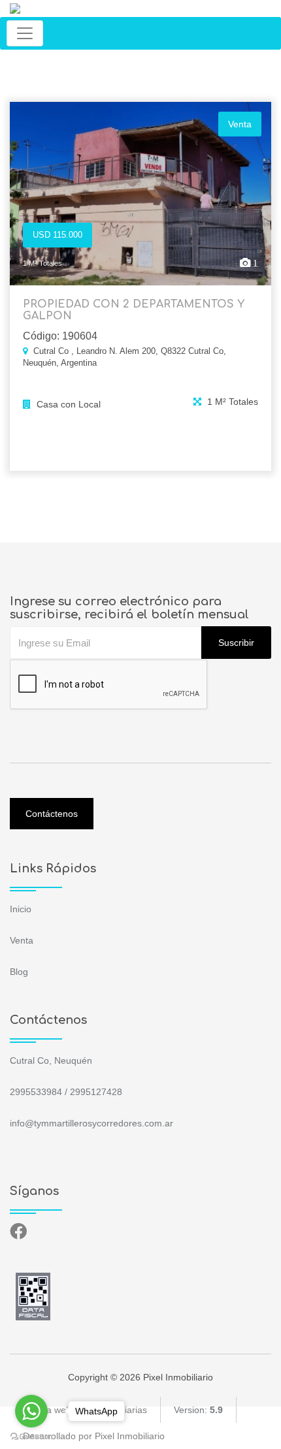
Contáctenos (51, 813)
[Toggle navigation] (25, 33)
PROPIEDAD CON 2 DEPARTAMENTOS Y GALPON (133, 310)
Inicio (20, 909)
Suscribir (236, 642)
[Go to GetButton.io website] (31, 1436)
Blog (19, 971)
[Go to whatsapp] (31, 1411)
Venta (21, 940)
